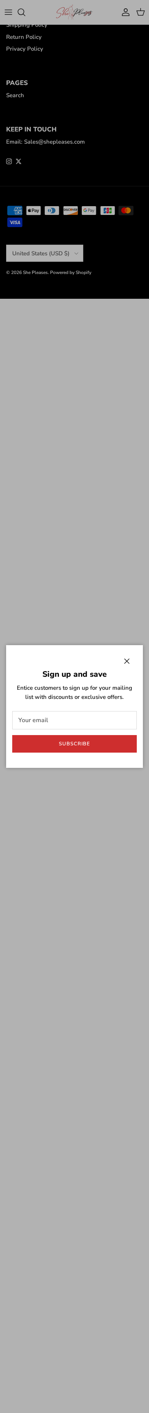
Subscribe (74, 743)
